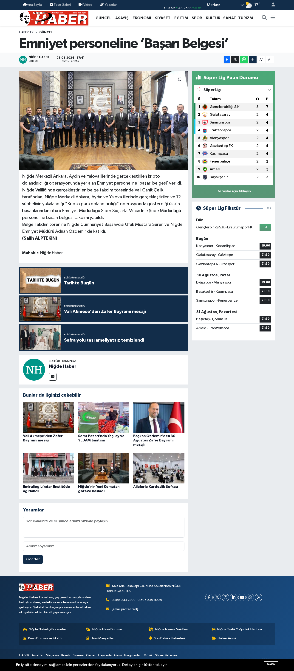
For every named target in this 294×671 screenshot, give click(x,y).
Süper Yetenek (166, 655)
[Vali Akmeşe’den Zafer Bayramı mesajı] (48, 417)
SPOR (197, 18)
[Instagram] (225, 597)
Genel (90, 655)
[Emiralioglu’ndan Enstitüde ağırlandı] (48, 468)
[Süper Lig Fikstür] (269, 208)
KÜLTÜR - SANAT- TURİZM (229, 18)
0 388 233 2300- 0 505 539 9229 (137, 600)
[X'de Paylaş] (235, 60)
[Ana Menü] (273, 18)
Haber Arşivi (227, 638)
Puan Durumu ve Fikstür (45, 638)
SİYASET (162, 18)
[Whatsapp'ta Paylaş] (244, 60)
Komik (65, 655)
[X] (217, 597)
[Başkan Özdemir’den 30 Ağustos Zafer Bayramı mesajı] (158, 417)
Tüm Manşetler (102, 638)
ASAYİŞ (122, 18)
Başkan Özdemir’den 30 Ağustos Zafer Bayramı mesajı (154, 440)
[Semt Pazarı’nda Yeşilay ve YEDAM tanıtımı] (103, 417)
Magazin (52, 655)
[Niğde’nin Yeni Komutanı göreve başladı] (103, 468)
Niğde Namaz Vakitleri (171, 629)
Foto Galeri (62, 4)
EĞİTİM (181, 18)
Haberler (26, 32)
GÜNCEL (103, 18)
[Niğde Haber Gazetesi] (53, 18)
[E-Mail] (53, 377)
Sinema (78, 655)
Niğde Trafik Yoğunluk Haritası (239, 629)
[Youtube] (242, 597)
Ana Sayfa (34, 4)
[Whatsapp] (250, 597)
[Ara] (264, 18)
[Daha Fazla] (253, 60)
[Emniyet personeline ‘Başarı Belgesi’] (103, 120)
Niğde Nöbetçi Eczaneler (47, 629)
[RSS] (258, 597)
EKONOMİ (142, 18)
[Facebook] (209, 597)
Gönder (33, 559)
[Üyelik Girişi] (271, 5)
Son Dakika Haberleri (169, 638)
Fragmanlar (132, 655)
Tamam (270, 664)
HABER (24, 655)
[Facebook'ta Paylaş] (227, 60)
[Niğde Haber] (34, 369)
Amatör (37, 655)
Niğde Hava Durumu (107, 629)
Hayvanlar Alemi (110, 655)
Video (87, 4)
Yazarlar (111, 4)
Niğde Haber (62, 366)
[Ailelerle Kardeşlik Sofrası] (158, 468)
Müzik (148, 655)
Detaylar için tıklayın (234, 191)
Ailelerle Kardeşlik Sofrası (155, 487)
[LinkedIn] (233, 597)
